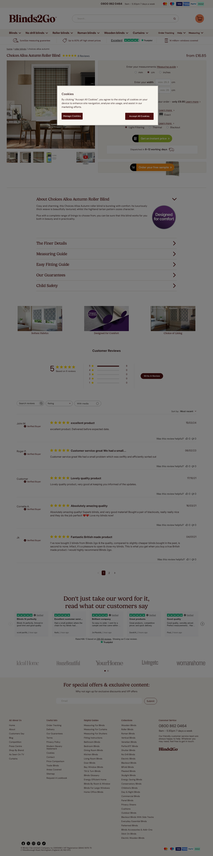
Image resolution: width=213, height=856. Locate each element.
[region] (107, 105)
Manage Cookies (72, 116)
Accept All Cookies (139, 116)
